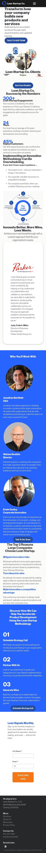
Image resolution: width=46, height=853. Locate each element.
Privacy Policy (9, 825)
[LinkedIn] (5, 846)
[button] (34, 3)
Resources (8, 822)
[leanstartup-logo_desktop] (13, 3)
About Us (7, 819)
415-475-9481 (9, 834)
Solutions (7, 816)
